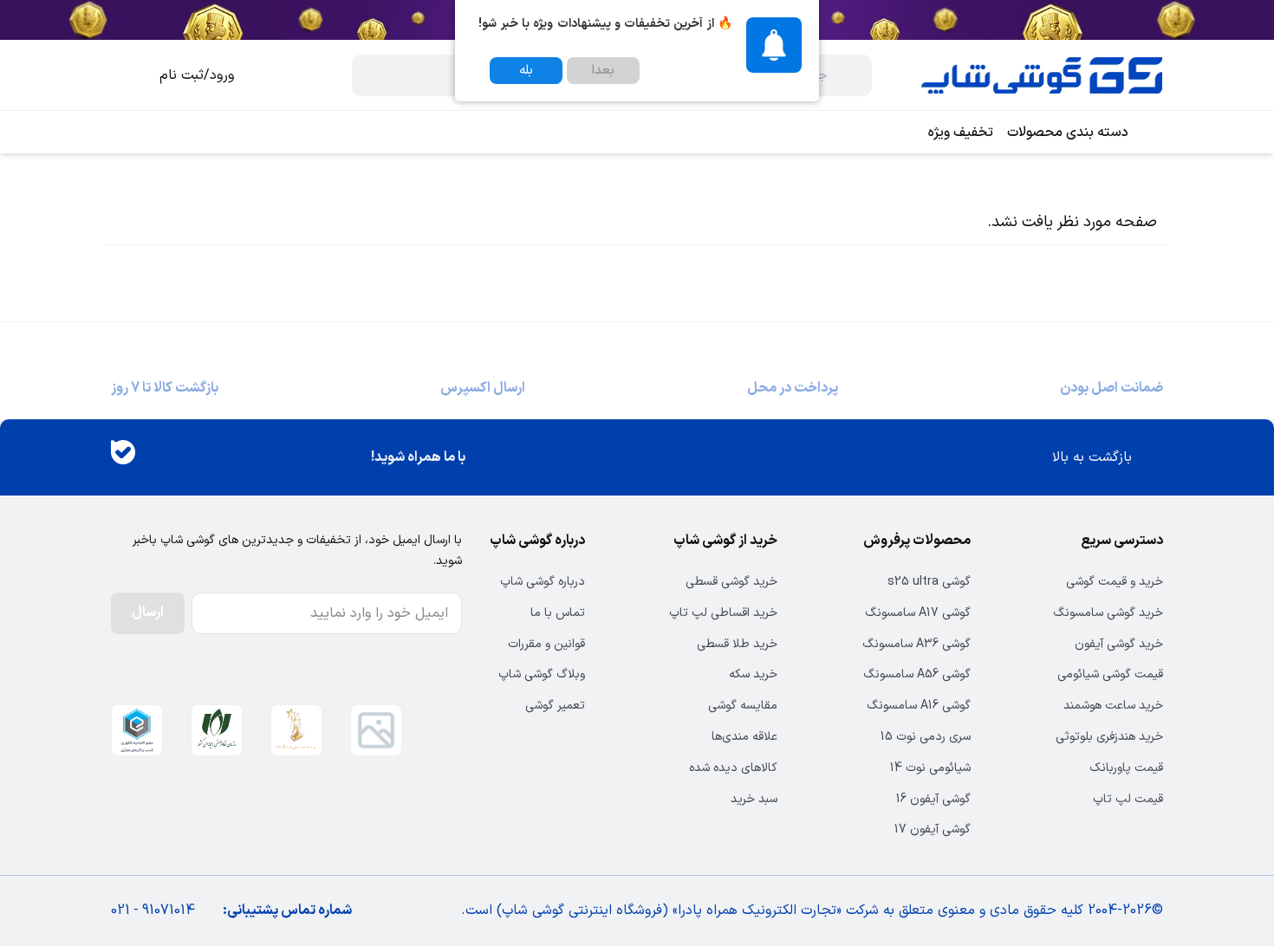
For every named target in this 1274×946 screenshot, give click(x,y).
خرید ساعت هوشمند (1113, 706)
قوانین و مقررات (546, 644)
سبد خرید (754, 799)
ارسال (148, 612)
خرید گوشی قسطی (731, 582)
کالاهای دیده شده (733, 768)
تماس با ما (557, 613)
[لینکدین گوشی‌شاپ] (324, 458)
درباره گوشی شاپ (542, 582)
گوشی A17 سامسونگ (917, 613)
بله (526, 71)
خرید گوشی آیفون (1119, 644)
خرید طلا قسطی (737, 644)
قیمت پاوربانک (1126, 768)
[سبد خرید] (125, 75)
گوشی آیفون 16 (933, 799)
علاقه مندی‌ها (744, 737)
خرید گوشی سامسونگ (1108, 613)
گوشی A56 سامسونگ (916, 674)
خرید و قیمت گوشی (1114, 582)
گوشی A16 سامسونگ (918, 706)
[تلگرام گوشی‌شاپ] (274, 458)
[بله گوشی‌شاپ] (123, 457)
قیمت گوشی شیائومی (1110, 674)
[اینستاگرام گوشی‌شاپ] (223, 458)
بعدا (603, 71)
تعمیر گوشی (555, 706)
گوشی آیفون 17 (932, 829)
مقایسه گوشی (742, 706)
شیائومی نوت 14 (930, 768)
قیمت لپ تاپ (1128, 799)
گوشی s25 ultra (928, 582)
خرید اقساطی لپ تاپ (723, 613)
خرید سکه (753, 674)
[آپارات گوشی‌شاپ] (173, 458)
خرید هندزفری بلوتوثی (1109, 737)
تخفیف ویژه (960, 132)
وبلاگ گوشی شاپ (541, 674)
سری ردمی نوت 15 (925, 737)
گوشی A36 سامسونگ (916, 644)
